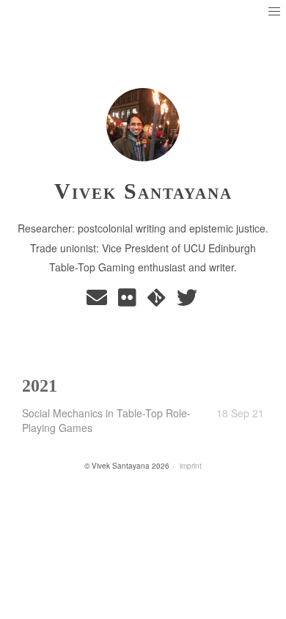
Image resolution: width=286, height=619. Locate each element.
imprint (191, 466)
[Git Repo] (159, 300)
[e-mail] (99, 300)
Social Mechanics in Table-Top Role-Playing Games (106, 420)
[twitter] (188, 300)
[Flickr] (130, 300)
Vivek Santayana (143, 191)
